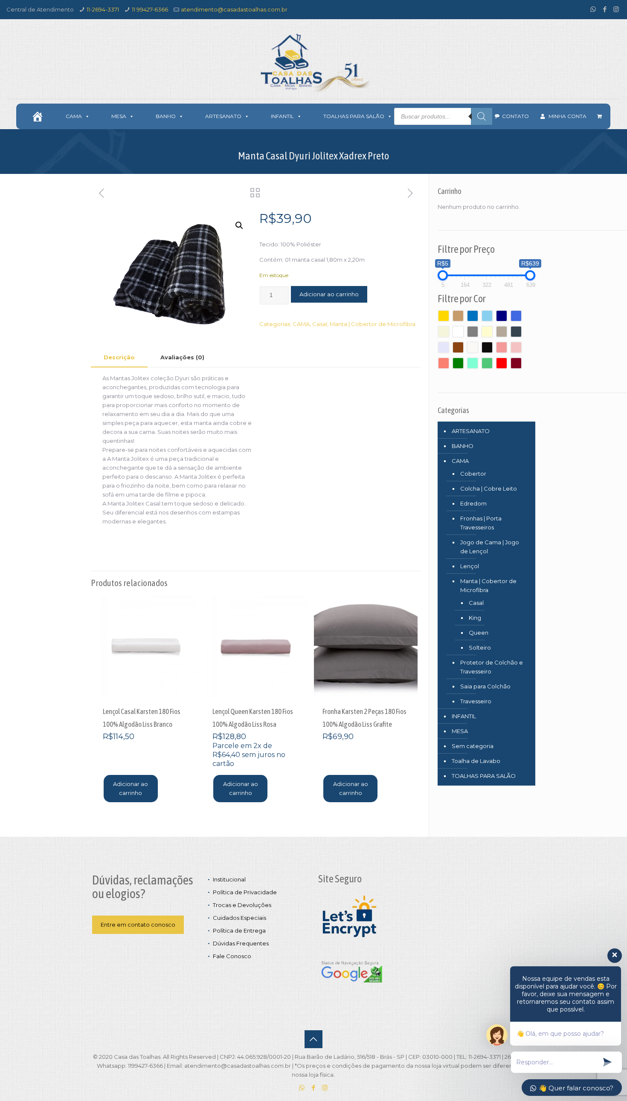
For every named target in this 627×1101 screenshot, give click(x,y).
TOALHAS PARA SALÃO (484, 775)
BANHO (462, 445)
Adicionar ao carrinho (329, 294)
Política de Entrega (239, 930)
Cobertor (473, 473)
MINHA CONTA (567, 116)
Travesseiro (475, 701)
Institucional (229, 879)
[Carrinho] (599, 116)
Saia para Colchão (485, 686)
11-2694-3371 (103, 9)
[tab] (119, 357)
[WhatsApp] (593, 9)
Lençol (469, 566)
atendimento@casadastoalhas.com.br (234, 9)
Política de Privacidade (245, 892)
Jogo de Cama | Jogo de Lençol (489, 547)
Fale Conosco (232, 956)
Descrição (119, 357)
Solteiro (480, 647)
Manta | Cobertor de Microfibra (372, 324)
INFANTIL (464, 716)
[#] (37, 116)
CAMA (301, 324)
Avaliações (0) (182, 357)
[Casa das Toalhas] (313, 62)
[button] (239, 225)
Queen (478, 632)
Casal (319, 324)
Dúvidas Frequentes (241, 943)
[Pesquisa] (481, 116)
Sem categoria (472, 746)
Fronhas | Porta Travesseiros (481, 523)
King (475, 617)
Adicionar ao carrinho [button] (130, 788)
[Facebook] (604, 9)
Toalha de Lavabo (476, 760)
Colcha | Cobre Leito (488, 488)
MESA (460, 731)
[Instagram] (616, 9)
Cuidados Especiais (239, 917)
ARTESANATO (471, 431)
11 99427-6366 (150, 9)
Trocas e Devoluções (242, 905)
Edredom (473, 503)
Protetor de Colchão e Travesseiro (491, 667)
